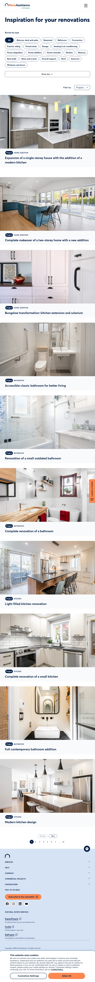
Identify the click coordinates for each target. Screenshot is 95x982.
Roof (63, 59)
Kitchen (69, 52)
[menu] (43, 5)
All (9, 40)
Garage (45, 46)
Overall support (49, 59)
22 (63, 842)
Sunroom (75, 59)
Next (53, 836)
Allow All (66, 976)
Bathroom (62, 40)
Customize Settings (28, 976)
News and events (29, 59)
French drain (31, 46)
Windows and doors (16, 65)
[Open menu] (86, 5)
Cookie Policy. (57, 969)
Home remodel (54, 52)
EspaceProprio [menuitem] (11, 918)
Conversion (77, 40)
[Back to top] (87, 849)
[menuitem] (7, 856)
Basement (48, 40)
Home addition (35, 52)
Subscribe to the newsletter (21, 896)
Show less (45, 74)
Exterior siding (13, 46)
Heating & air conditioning (65, 46)
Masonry (82, 52)
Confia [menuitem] (8, 926)
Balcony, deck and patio (27, 40)
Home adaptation (15, 52)
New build (11, 59)
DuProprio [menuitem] (9, 934)
